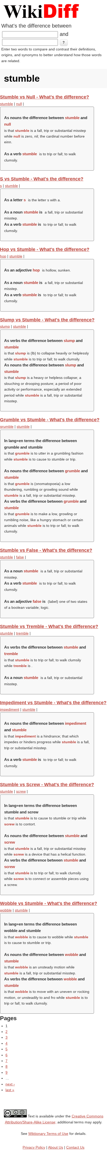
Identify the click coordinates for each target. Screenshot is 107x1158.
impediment (9, 709)
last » (9, 1090)
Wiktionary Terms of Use (48, 1133)
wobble (6, 910)
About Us (55, 1147)
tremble (22, 633)
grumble (7, 426)
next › (10, 1084)
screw (21, 791)
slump (5, 326)
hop (3, 256)
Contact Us (75, 1147)
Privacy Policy (34, 1147)
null (19, 104)
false (20, 557)
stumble (6, 104)
